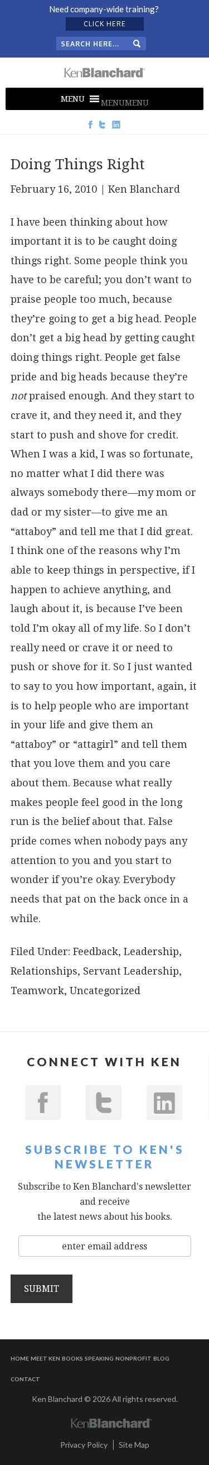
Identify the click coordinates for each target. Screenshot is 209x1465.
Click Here (105, 24)
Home (20, 1358)
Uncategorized (105, 990)
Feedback (95, 951)
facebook (43, 1102)
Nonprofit (133, 1358)
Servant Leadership (131, 971)
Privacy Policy (84, 1444)
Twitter (103, 1102)
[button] (125, 102)
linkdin (164, 1102)
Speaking (99, 1358)
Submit (41, 1288)
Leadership (151, 951)
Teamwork (37, 990)
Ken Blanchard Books (104, 73)
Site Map (134, 1444)
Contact (25, 1379)
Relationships (44, 971)
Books (72, 1358)
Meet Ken (45, 1358)
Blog (161, 1358)
